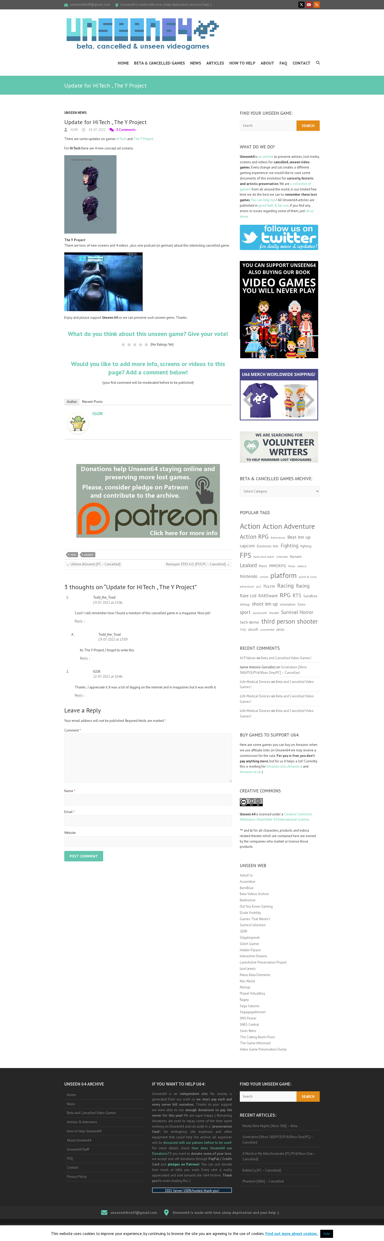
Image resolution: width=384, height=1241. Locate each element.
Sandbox (310, 595)
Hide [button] (326, 1234)
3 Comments (126, 129)
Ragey (244, 1000)
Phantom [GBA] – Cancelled (263, 1181)
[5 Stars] (146, 344)
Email (69, 812)
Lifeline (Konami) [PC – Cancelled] (93, 564)
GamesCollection (253, 925)
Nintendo (249, 576)
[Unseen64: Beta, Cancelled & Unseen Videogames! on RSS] (316, 5)
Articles (215, 63)
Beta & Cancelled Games (159, 63)
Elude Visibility (250, 913)
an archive (265, 156)
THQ (243, 629)
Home (123, 63)
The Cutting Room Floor (257, 1037)
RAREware (268, 596)
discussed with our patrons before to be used (197, 1142)
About (267, 63)
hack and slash (263, 557)
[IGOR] (77, 415)
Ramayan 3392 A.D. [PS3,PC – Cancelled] (198, 564)
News (195, 63)
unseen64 (267, 629)
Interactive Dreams (253, 956)
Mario (263, 566)
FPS (245, 555)
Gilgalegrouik (250, 937)
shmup (245, 604)
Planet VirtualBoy (252, 993)
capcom (247, 546)
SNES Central (249, 1024)
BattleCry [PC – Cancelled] (261, 1170)
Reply (80, 621)
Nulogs (245, 987)
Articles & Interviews (82, 1122)
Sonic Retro (248, 1031)
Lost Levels (248, 968)
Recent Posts (92, 402)
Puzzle (269, 586)
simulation (287, 604)
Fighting (289, 545)
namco (301, 566)
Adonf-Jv (246, 875)
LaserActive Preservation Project (263, 962)
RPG (285, 595)
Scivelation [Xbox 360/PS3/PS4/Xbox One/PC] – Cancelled (277, 1140)
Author (72, 402)
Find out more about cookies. (291, 1233)
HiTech (121, 139)
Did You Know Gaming (256, 906)
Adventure (278, 538)
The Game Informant (255, 1043)
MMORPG (277, 565)
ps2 (258, 586)
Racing (285, 585)
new (73, 554)
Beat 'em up (299, 537)
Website (70, 833)
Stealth (274, 613)
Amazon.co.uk (250, 772)
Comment (72, 730)
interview (282, 557)
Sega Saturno (249, 1006)
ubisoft (253, 629)
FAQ (283, 63)
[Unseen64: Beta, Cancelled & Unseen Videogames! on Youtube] (309, 5)
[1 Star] (123, 344)
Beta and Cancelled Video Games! (286, 658)
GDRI (243, 931)
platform (283, 575)
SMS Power (248, 1018)
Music (291, 566)
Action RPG (254, 536)
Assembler (247, 881)
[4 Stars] (140, 344)
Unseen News (75, 113)
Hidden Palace (250, 950)
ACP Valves (248, 658)
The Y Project (143, 139)
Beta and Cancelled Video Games (91, 1113)
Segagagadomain (253, 1012)
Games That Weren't (255, 919)
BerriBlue (246, 888)
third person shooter (289, 621)
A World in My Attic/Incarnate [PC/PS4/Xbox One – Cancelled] (279, 1156)
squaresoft (260, 613)
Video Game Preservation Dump (263, 1049)
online (264, 577)
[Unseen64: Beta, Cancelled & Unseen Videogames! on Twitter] (301, 5)
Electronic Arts (267, 546)
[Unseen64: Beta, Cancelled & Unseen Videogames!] (142, 34)
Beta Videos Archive (254, 894)
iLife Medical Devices (255, 682)
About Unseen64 (79, 1140)
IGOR (74, 129)
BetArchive (247, 900)
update (88, 554)
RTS (297, 595)
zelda (280, 629)
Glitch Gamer (249, 944)
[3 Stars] (134, 344)
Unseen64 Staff (78, 1149)
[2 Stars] (129, 344)
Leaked (248, 565)
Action (250, 526)
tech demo (249, 622)
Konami (295, 556)
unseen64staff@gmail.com (90, 4)
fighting (305, 546)
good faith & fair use (273, 205)
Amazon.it (294, 766)
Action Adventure (289, 526)
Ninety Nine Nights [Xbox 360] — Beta (270, 1126)
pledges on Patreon (183, 1164)
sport (245, 612)
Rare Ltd (248, 596)
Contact (302, 63)
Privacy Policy (77, 1176)
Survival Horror (297, 612)
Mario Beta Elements (255, 975)
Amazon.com (276, 766)
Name (69, 791)
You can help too (263, 200)
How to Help (242, 63)
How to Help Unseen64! (84, 1131)
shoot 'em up (265, 604)
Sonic (302, 604)
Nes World (247, 981)
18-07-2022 (97, 129)
